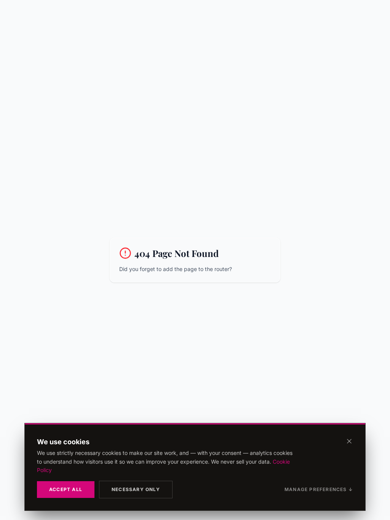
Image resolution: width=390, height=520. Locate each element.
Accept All (65, 489)
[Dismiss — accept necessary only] (349, 441)
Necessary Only (136, 489)
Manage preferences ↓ (319, 489)
